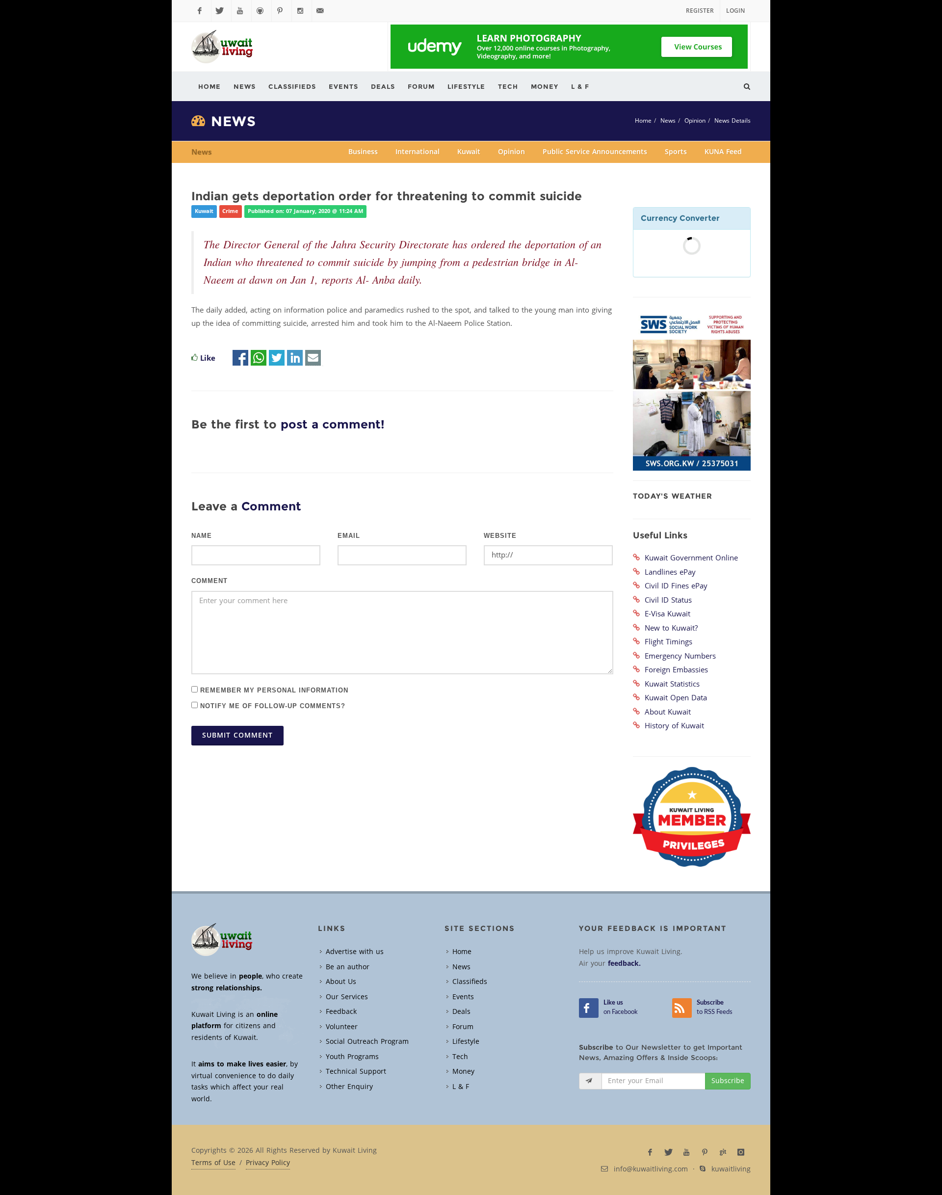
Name (201, 536)
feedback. (624, 963)
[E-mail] (313, 358)
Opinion (695, 120)
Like (207, 358)
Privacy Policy (268, 1163)
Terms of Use (213, 1163)
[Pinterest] (281, 11)
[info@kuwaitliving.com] (322, 11)
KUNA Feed (723, 152)
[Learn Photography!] (569, 47)
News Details (732, 120)
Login (735, 10)
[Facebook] (201, 11)
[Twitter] (221, 11)
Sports (676, 152)
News (668, 120)
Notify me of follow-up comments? (271, 705)
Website (500, 536)
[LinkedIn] (295, 358)
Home (643, 120)
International (417, 152)
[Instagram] (302, 11)
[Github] (261, 11)
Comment (209, 581)
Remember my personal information (273, 689)
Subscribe (727, 1081)
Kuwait (468, 152)
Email (349, 536)
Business (363, 152)
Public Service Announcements (595, 152)
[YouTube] (241, 11)
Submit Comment (237, 735)
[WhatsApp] (258, 358)
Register (700, 10)
